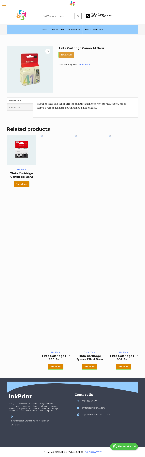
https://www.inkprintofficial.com (96, 414)
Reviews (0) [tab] (15, 107)
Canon (81, 64)
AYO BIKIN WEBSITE (93, 452)
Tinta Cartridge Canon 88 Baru (21, 175)
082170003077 (101, 16)
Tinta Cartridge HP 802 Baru (123, 357)
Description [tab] (15, 100)
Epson (86, 352)
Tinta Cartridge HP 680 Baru (55, 357)
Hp (18, 169)
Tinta (87, 64)
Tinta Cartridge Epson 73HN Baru (89, 357)
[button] (47, 51)
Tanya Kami (66, 54)
